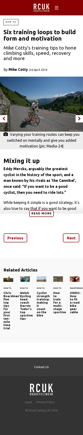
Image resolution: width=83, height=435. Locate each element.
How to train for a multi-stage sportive (58, 297)
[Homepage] (41, 388)
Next (71, 238)
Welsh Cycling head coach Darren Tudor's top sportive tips (25, 301)
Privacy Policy (45, 402)
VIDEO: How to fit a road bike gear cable (75, 297)
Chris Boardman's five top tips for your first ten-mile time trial (8, 305)
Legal (28, 402)
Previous (15, 238)
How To (11, 22)
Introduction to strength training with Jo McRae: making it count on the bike (41, 299)
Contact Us (41, 367)
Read (41, 213)
